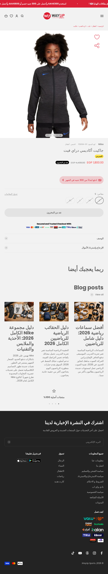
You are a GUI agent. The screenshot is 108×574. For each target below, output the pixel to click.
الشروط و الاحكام (95, 481)
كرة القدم (82, 26)
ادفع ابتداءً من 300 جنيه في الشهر (81, 180)
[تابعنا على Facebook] (102, 553)
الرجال (61, 460)
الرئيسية (101, 26)
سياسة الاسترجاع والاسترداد (91, 476)
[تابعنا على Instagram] (94, 553)
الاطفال (60, 471)
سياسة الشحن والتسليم (93, 471)
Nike (101, 144)
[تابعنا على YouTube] (80, 553)
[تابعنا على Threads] (87, 553)
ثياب (89, 26)
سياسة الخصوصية (95, 492)
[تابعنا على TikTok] (73, 553)
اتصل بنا (100, 465)
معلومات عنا (98, 460)
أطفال (94, 26)
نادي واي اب (98, 486)
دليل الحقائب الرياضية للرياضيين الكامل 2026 (56, 335)
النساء (61, 465)
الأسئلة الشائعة (97, 497)
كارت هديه (59, 481)
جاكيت (75, 26)
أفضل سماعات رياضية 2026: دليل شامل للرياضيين (90, 335)
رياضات (60, 476)
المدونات (99, 502)
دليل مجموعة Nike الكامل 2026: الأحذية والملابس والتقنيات (21, 338)
